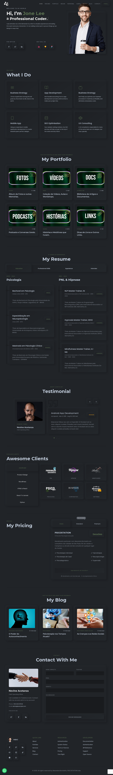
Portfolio (55, 3)
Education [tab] (19, 268)
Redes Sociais (89, 630)
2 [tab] (56, 437)
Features (47, 3)
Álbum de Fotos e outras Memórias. (20, 195)
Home (41, 3)
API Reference (87, 748)
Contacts (97, 3)
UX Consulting (85, 123)
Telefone (79, 669)
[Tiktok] (22, 752)
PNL (51, 478)
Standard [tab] (79, 524)
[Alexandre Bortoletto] (6, 3)
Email (47, 678)
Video (44, 190)
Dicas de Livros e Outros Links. (88, 233)
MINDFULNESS (96, 478)
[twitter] (15, 46)
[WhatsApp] (16, 757)
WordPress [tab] (22, 482)
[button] (4, 770)
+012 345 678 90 (18, 704)
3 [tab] (58, 437)
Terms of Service (63, 748)
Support (85, 751)
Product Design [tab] (22, 475)
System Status (62, 745)
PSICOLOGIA (51, 497)
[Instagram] (16, 752)
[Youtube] (9, 752)
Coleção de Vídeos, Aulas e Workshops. (55, 195)
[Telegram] (9, 757)
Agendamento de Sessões (79, 570)
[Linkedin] (22, 747)
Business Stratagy (18, 93)
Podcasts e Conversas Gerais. (22, 232)
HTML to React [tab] (22, 488)
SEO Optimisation (52, 123)
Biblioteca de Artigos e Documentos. (87, 195)
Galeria (11, 190)
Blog (90, 3)
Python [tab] (22, 502)
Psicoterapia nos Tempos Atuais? (54, 635)
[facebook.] (9, 46)
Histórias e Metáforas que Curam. (54, 233)
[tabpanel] (56, 417)
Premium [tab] (97, 524)
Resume (63, 3)
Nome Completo (51, 669)
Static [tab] (61, 524)
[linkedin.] (21, 46)
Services (35, 748)
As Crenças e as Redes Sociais (90, 634)
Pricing (85, 3)
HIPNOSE (73, 478)
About (34, 741)
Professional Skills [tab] (44, 268)
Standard (80, 229)
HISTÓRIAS (96, 497)
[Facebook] (9, 747)
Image (10, 229)
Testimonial (70, 3)
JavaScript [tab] (22, 468)
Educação (12, 630)
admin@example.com (19, 706)
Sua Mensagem (50, 695)
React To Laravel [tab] (22, 495)
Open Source (87, 754)
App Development (53, 93)
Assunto (48, 686)
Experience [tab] (69, 268)
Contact (35, 754)
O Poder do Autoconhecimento (18, 635)
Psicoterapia (19, 630)
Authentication (63, 741)
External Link (80, 190)
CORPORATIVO (73, 497)
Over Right (61, 754)
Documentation (88, 741)
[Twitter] (16, 747)
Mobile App (15, 123)
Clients (78, 3)
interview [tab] (94, 268)
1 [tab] (54, 437)
